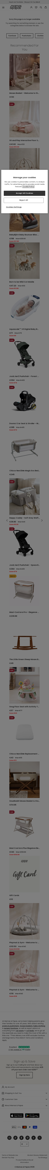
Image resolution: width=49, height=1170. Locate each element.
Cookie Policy (28, 186)
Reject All (23, 200)
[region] (24, 191)
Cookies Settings (14, 207)
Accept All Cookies (24, 193)
